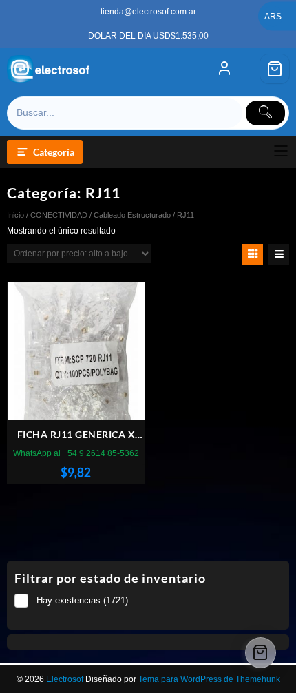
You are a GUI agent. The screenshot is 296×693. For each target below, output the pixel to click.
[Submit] (266, 113)
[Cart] (274, 69)
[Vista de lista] (278, 254)
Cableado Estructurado (132, 215)
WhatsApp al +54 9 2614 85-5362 (76, 453)
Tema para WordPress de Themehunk (209, 679)
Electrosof (64, 679)
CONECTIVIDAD (58, 215)
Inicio (15, 215)
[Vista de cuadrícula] (252, 254)
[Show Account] (224, 69)
